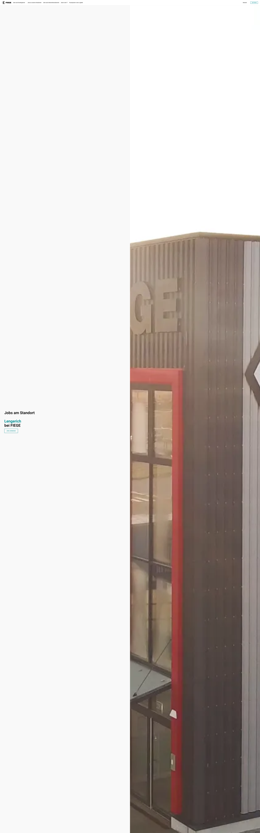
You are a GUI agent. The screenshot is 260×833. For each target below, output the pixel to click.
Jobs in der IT (64, 2)
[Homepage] (6, 2)
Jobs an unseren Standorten (34, 2)
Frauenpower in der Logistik (76, 2)
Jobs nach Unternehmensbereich (51, 2)
